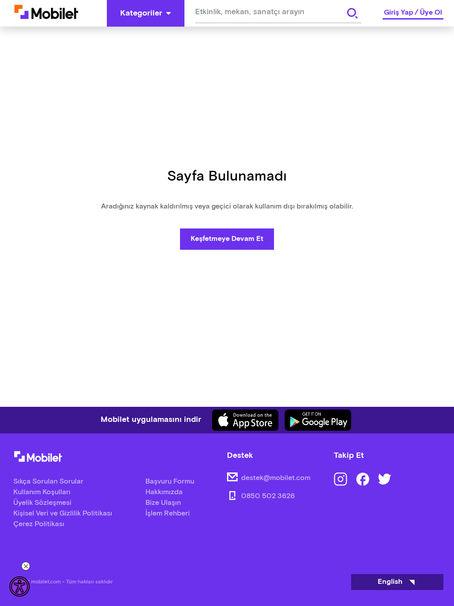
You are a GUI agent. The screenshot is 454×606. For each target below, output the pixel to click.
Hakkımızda (164, 492)
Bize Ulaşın (163, 503)
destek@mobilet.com (275, 478)
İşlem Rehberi (167, 513)
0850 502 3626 (268, 496)
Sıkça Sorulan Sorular (48, 481)
